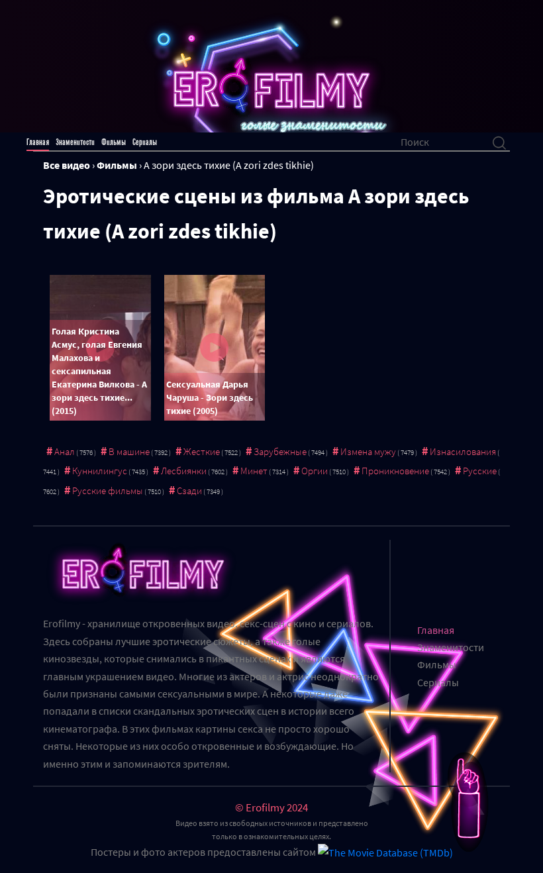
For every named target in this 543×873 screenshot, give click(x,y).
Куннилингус (99, 470)
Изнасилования (463, 451)
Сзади (189, 490)
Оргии (314, 470)
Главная (37, 142)
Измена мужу (368, 451)
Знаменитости (75, 142)
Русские (480, 470)
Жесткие (201, 451)
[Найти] (499, 141)
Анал (64, 451)
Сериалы (144, 142)
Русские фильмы (107, 490)
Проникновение (395, 470)
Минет (254, 470)
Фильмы (113, 142)
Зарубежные (280, 451)
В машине (129, 451)
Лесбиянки (184, 470)
